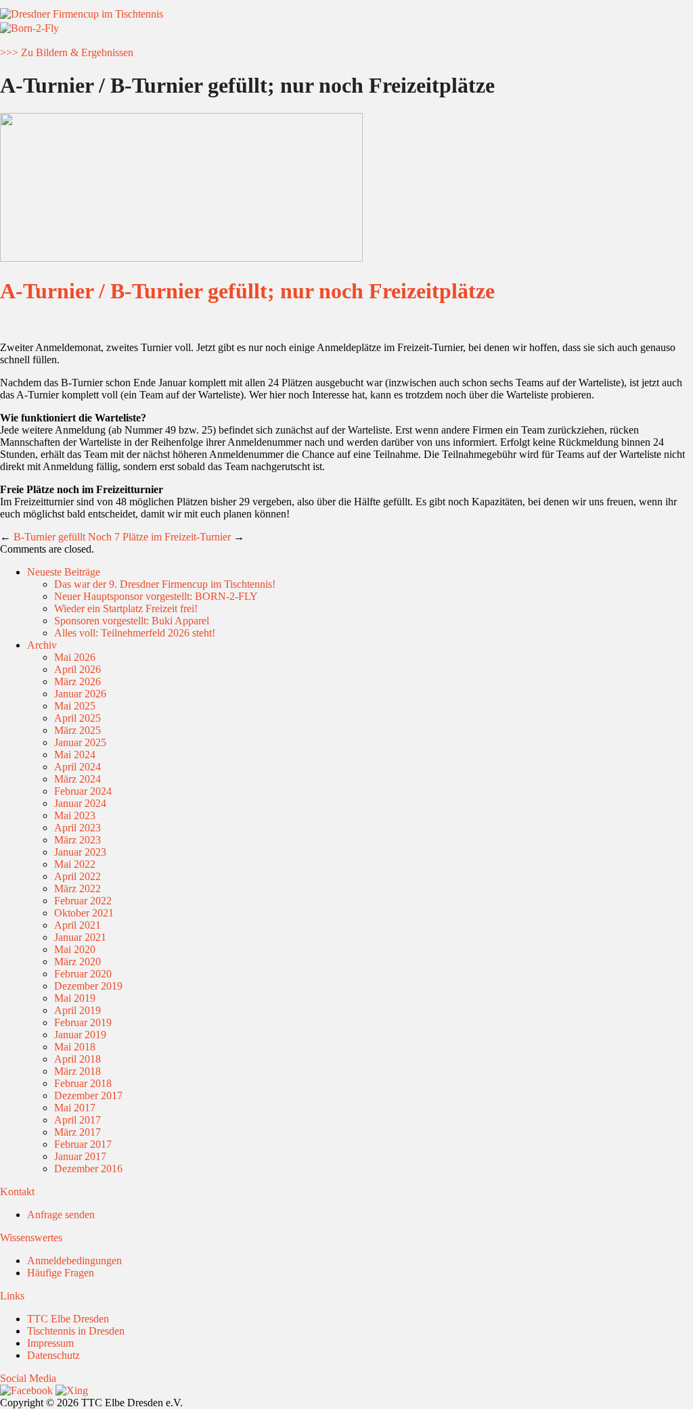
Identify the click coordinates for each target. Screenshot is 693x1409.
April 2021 (77, 925)
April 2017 (77, 1120)
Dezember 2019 (88, 986)
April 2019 (77, 1010)
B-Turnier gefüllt (49, 536)
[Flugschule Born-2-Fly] (29, 28)
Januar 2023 (80, 852)
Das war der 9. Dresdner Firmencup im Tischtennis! (164, 584)
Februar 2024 (83, 791)
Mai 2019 (74, 998)
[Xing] (71, 1390)
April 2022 (77, 876)
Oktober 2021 (84, 913)
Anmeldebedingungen (74, 1260)
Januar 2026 (80, 693)
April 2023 (77, 827)
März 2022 (77, 888)
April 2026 (77, 669)
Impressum (50, 1343)
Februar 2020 (83, 973)
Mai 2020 (74, 949)
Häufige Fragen (60, 1272)
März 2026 (77, 681)
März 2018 (77, 1071)
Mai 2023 (74, 815)
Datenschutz (53, 1355)
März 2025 (77, 730)
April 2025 (77, 718)
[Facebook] (26, 1390)
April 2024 (77, 766)
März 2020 (77, 961)
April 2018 (77, 1059)
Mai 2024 (74, 754)
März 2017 (77, 1132)
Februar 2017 (83, 1144)
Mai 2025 (74, 706)
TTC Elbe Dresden (68, 1318)
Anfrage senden (61, 1214)
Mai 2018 (74, 1047)
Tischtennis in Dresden (76, 1331)
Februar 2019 (83, 1022)
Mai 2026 (74, 657)
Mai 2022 (74, 864)
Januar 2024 (80, 803)
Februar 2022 (83, 900)
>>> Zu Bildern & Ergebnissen (66, 52)
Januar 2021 (80, 937)
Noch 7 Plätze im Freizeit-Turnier (159, 536)
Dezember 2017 (88, 1095)
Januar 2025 (80, 742)
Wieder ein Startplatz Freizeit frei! (126, 608)
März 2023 (77, 840)
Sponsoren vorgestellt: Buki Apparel (131, 620)
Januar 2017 (80, 1156)
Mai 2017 (74, 1107)
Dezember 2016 (88, 1168)
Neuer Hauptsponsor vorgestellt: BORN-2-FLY (156, 596)
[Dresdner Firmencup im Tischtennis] (81, 14)
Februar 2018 (83, 1083)
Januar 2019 (80, 1034)
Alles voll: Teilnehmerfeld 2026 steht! (134, 633)
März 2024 (77, 779)
